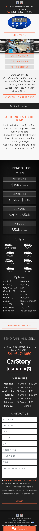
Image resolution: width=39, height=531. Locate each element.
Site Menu (19, 34)
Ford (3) (7, 294)
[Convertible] (10, 246)
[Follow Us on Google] (21, 2)
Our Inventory (19, 55)
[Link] (19, 46)
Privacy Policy (27, 518)
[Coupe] (10, 254)
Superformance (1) (28, 302)
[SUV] (28, 246)
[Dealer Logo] (19, 22)
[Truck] (28, 254)
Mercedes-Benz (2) (26, 283)
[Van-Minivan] (28, 262)
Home (9, 518)
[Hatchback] (10, 262)
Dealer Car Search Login (19, 520)
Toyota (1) (25, 307)
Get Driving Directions (20, 325)
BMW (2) (7, 284)
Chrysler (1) (9, 291)
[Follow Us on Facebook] (17, 2)
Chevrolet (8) (10, 288)
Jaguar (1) (8, 301)
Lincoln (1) (8, 310)
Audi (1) (7, 281)
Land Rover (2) (10, 307)
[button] (19, 106)
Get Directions (19, 67)
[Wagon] (28, 270)
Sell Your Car (19, 61)
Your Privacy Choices (24, 522)
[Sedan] (10, 270)
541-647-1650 (21, 12)
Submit (19, 501)
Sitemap (16, 522)
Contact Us (20, 518)
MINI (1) (24, 288)
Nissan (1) (25, 291)
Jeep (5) (7, 304)
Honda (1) (8, 297)
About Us (14, 518)
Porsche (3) (26, 297)
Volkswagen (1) (28, 310)
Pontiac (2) (26, 294)
